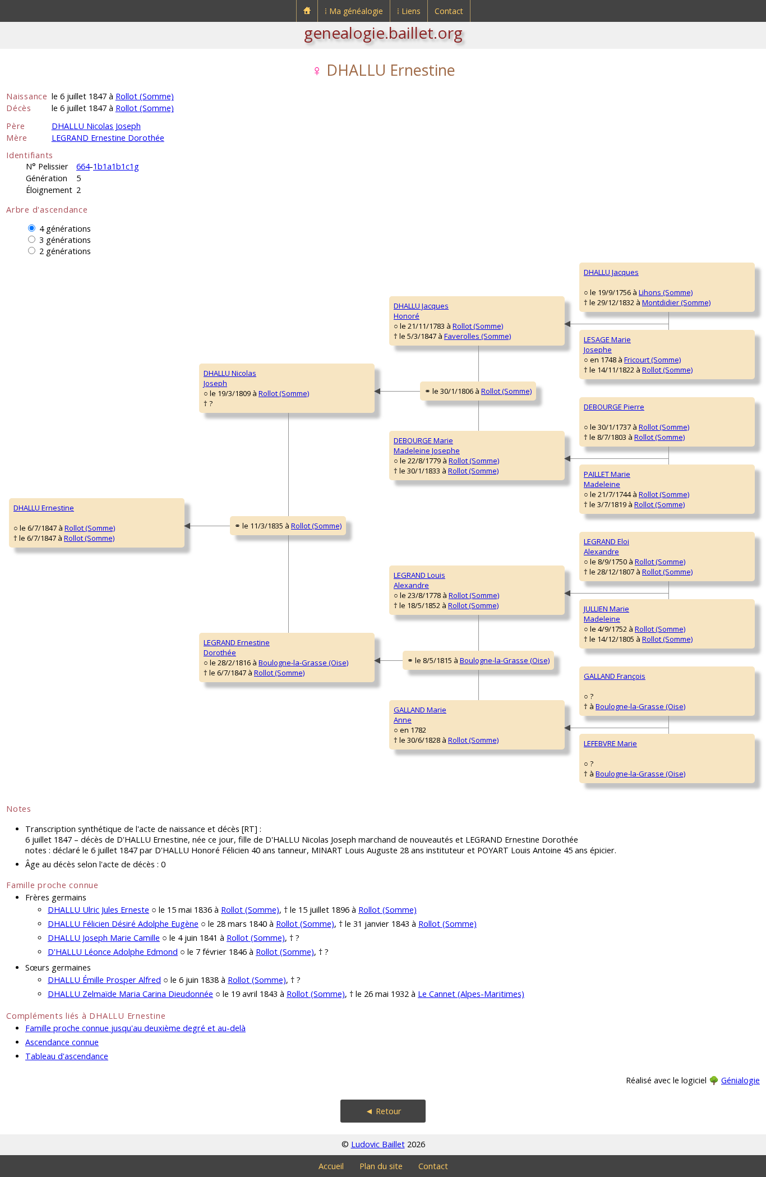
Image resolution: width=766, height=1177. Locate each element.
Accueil (331, 1166)
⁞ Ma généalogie (354, 11)
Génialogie (740, 1080)
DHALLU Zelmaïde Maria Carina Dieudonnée (130, 994)
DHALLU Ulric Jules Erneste (98, 909)
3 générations (65, 240)
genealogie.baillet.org (383, 32)
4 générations (65, 228)
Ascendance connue (62, 1042)
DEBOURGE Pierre (614, 407)
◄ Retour (383, 1111)
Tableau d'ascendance (66, 1056)
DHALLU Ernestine (43, 508)
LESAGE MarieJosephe (607, 344)
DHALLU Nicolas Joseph (96, 126)
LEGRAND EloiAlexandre (606, 546)
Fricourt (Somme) (652, 360)
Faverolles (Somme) (477, 336)
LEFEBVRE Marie (610, 743)
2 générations (65, 251)
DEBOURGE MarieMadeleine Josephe (427, 445)
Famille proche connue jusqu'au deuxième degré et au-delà (135, 1028)
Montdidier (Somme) (676, 302)
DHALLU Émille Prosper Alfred (104, 979)
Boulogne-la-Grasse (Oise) (303, 663)
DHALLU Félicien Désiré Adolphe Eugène (123, 923)
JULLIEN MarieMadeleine (606, 614)
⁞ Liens (409, 11)
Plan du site (381, 1166)
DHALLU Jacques (611, 272)
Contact (449, 11)
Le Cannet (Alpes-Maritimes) (471, 994)
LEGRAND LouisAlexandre (419, 580)
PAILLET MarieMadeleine (607, 479)
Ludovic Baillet (378, 1144)
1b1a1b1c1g (116, 166)
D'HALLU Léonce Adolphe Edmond (113, 951)
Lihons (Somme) (666, 292)
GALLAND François (614, 676)
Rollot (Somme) (145, 96)
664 (83, 166)
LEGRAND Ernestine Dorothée (108, 137)
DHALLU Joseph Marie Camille (104, 937)
